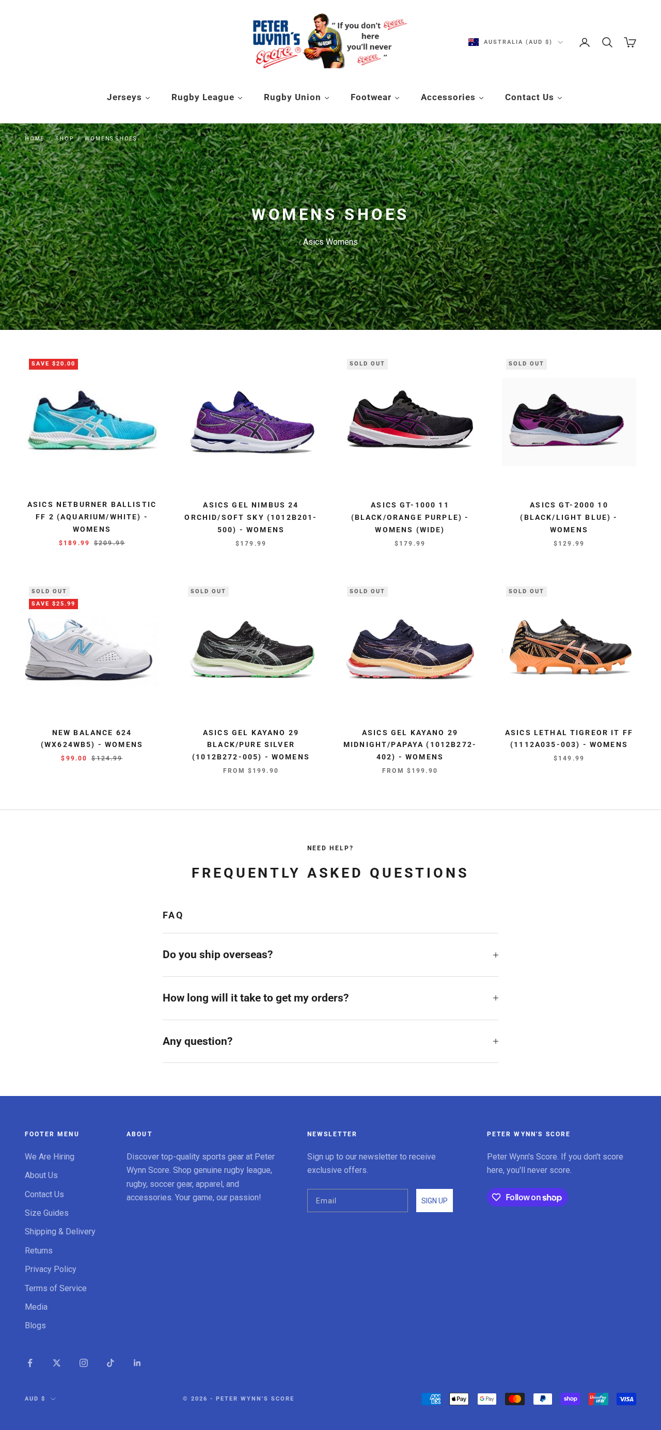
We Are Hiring (49, 1157)
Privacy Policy (50, 1269)
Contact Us (44, 1194)
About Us (41, 1175)
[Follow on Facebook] (30, 1363)
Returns (39, 1251)
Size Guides (47, 1213)
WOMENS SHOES (111, 138)
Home (34, 138)
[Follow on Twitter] (57, 1363)
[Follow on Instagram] (83, 1363)
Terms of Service (56, 1288)
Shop (64, 138)
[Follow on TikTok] (110, 1363)
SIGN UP (434, 1201)
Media (36, 1307)
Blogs (35, 1325)
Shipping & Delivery (60, 1231)
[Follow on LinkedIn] (137, 1363)
